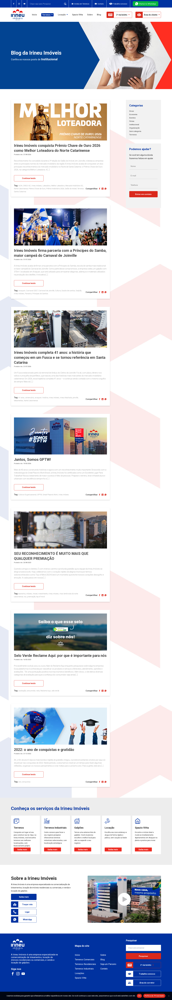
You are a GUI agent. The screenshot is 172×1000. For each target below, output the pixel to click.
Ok (139, 996)
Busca (64, 4)
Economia (133, 114)
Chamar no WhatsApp (147, 4)
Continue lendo (29, 178)
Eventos (132, 118)
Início (34, 15)
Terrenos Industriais (84, 968)
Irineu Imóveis (17, 14)
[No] (168, 995)
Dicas (131, 111)
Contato (101, 4)
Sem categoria (135, 131)
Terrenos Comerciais (84, 959)
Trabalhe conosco (120, 4)
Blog (99, 15)
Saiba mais (24, 897)
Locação (62, 15)
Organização (134, 128)
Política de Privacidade (154, 996)
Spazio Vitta (77, 15)
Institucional (134, 125)
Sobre (90, 15)
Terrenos (133, 135)
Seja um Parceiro (108, 964)
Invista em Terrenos (81, 4)
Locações (79, 973)
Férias (131, 121)
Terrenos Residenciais (85, 964)
